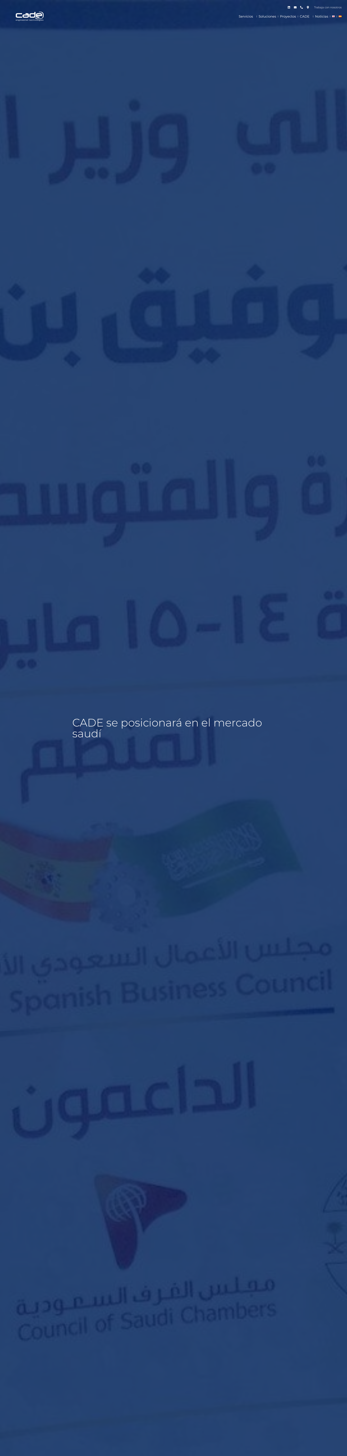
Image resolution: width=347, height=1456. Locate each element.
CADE (304, 16)
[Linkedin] (289, 7)
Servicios (246, 16)
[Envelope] (295, 7)
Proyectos (288, 16)
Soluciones (267, 16)
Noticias (321, 16)
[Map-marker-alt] (307, 7)
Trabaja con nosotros (328, 7)
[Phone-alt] (301, 7)
